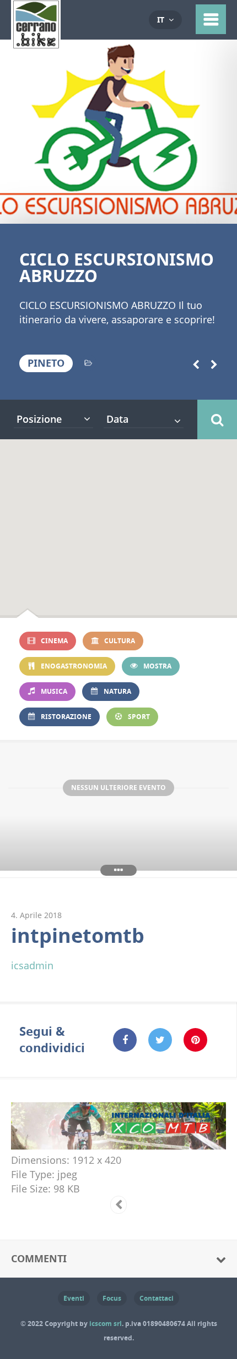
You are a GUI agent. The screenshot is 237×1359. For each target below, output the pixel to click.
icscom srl (105, 1323)
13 (148, 210)
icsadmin (32, 965)
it (160, 19)
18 (207, 210)
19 (219, 210)
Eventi (73, 1298)
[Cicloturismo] (88, 363)
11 (124, 210)
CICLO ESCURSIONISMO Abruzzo (116, 267)
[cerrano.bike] (36, 41)
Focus (112, 1298)
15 (171, 210)
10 (112, 210)
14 (160, 210)
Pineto (46, 363)
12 (136, 210)
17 (195, 210)
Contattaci (156, 1298)
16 (184, 210)
